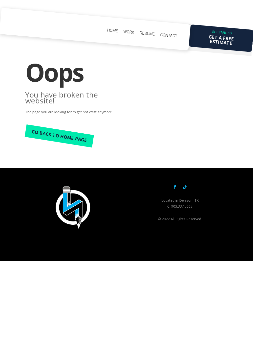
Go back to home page (59, 136)
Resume (147, 34)
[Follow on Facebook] (175, 187)
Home (112, 30)
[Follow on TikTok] (185, 187)
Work (128, 32)
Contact (168, 35)
